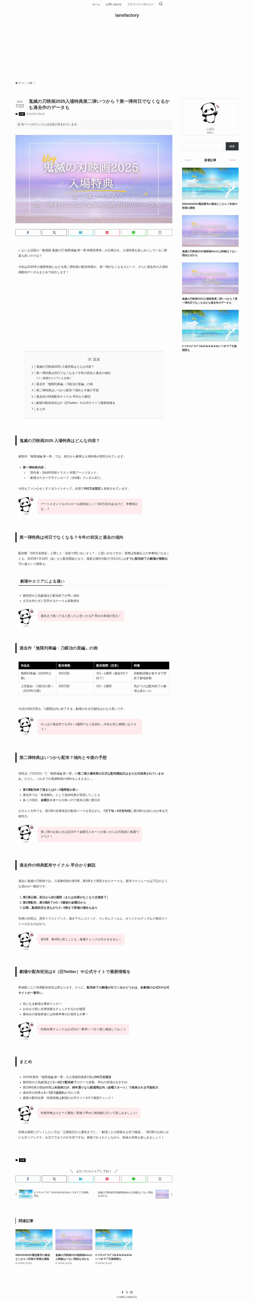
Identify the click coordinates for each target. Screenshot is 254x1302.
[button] (27, 232)
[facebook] (122, 1292)
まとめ (40, 409)
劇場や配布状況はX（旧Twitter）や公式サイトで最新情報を (75, 402)
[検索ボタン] (161, 4)
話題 (22, 114)
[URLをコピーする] (159, 232)
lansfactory (127, 15)
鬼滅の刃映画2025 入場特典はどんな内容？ (65, 366)
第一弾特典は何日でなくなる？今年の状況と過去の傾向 (73, 373)
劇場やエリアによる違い (57, 378)
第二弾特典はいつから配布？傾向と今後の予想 (67, 390)
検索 (232, 146)
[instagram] (131, 1292)
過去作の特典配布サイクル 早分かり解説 (63, 396)
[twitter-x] (127, 1292)
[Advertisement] (127, 51)
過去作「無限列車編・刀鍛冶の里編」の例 (64, 384)
